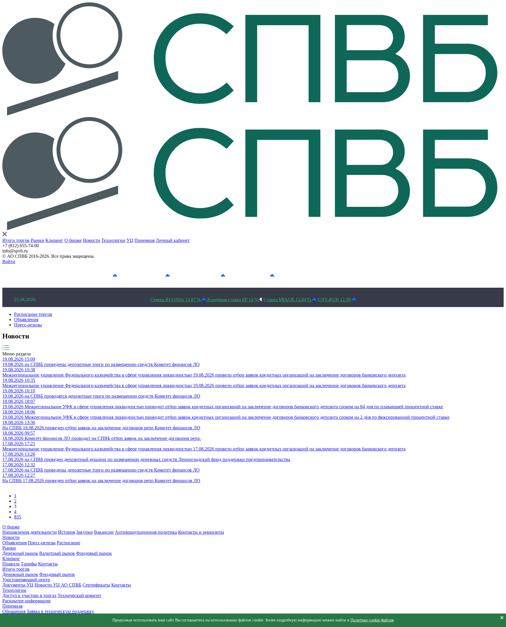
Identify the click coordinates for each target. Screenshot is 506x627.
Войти (8, 261)
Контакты (48, 563)
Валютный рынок (57, 553)
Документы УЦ (17, 584)
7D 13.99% (153, 275)
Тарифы (29, 563)
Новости (91, 240)
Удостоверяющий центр (26, 579)
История (66, 532)
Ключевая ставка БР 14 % (233, 299)
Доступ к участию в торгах (29, 595)
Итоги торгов (16, 240)
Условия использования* (323, 275)
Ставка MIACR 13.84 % (288, 299)
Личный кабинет (173, 240)
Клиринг (54, 240)
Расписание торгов (33, 314)
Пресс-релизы (28, 324)
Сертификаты (96, 584)
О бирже (73, 240)
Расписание (68, 542)
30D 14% (260, 275)
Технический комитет (79, 595)
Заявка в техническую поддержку (60, 611)
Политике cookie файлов (372, 620)
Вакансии (104, 532)
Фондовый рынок (94, 553)
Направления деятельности (29, 532)
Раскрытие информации (26, 600)
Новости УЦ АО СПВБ (58, 584)
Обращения (13, 611)
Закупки (84, 532)
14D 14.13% (208, 275)
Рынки (37, 240)
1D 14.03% (101, 275)
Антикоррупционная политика (146, 532)
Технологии (113, 240)
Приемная (144, 240)
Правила (11, 563)
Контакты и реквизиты (201, 532)
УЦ (129, 240)
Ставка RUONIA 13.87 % (176, 299)
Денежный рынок (20, 553)
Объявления (26, 319)
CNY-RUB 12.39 (335, 299)
